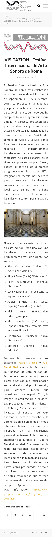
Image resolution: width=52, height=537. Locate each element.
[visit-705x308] (26, 43)
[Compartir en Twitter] (15, 515)
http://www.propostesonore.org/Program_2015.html (26, 494)
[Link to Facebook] (41, 532)
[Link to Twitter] (33, 532)
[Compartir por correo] (44, 515)
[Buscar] (37, 6)
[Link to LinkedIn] (37, 532)
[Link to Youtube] (46, 532)
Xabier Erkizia (28, 362)
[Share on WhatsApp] (22, 515)
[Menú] (44, 6)
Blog (6, 15)
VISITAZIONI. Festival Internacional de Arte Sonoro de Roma (26, 65)
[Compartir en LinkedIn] (29, 515)
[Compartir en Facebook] (7, 515)
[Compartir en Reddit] (37, 515)
